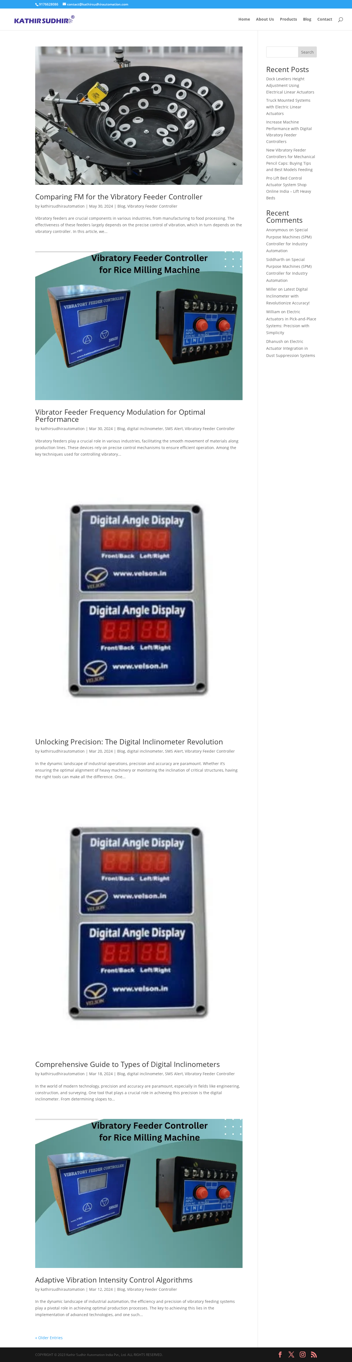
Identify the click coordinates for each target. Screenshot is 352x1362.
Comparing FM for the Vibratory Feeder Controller (119, 197)
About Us (265, 19)
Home (244, 19)
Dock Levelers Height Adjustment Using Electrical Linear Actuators (290, 85)
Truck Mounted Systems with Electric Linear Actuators (288, 107)
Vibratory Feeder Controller (152, 206)
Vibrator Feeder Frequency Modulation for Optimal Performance (120, 415)
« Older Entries (49, 1337)
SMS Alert (174, 428)
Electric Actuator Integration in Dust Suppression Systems (290, 348)
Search (307, 52)
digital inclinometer (145, 428)
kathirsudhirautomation (63, 206)
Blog (307, 19)
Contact (324, 19)
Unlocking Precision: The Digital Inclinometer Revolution (129, 742)
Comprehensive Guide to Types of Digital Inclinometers (127, 1064)
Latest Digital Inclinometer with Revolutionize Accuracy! (288, 296)
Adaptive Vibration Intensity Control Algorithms (114, 1280)
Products (288, 19)
